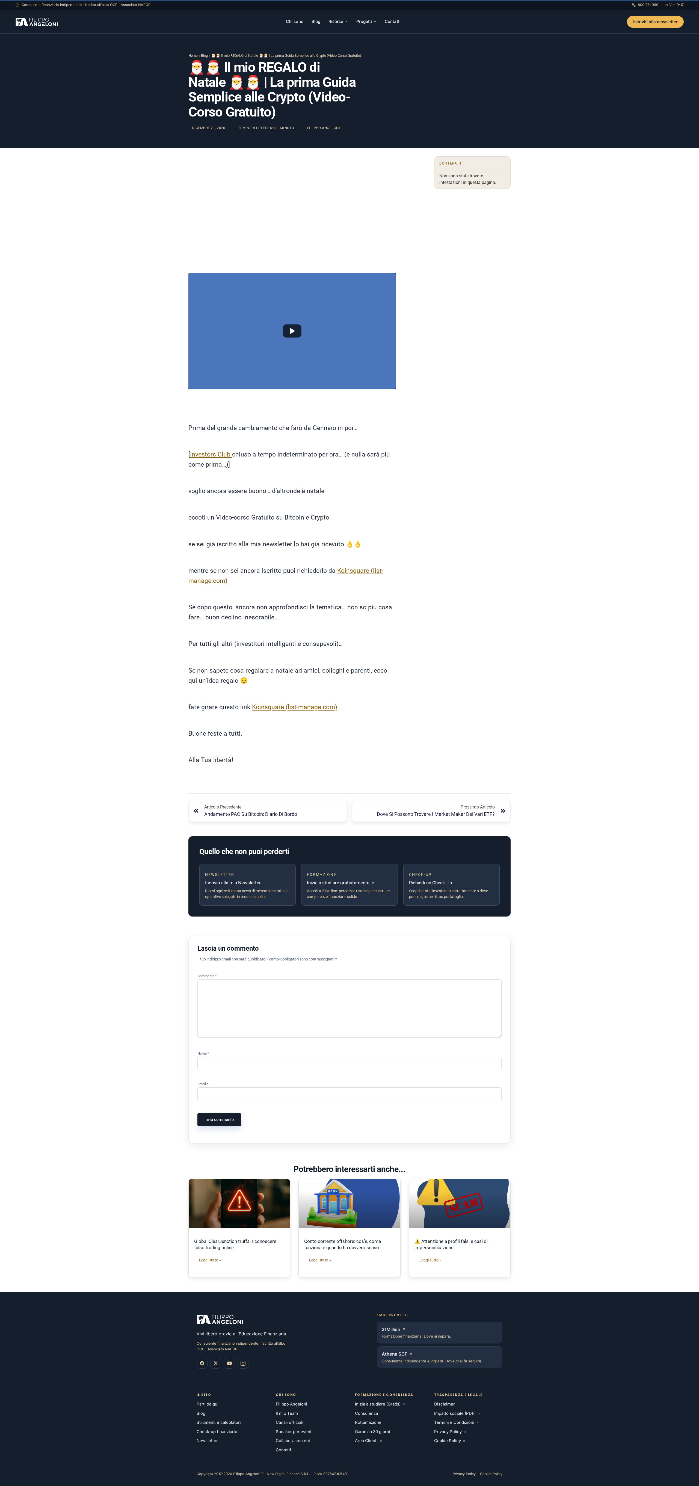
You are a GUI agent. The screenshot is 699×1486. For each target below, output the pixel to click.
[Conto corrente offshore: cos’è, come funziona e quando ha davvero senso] (349, 1203)
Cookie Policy (447, 1440)
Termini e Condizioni (454, 1422)
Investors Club (211, 454)
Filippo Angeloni (291, 1404)
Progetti (364, 21)
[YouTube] (229, 1363)
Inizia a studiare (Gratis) (378, 1404)
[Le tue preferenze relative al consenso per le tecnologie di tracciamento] (9, 1476)
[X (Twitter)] (215, 1363)
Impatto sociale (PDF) (455, 1413)
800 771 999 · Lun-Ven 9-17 (661, 5)
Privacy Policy (448, 1431)
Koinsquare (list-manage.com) (294, 707)
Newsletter (207, 1440)
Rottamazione (368, 1422)
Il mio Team (287, 1413)
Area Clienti (366, 1440)
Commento (207, 976)
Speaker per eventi (294, 1431)
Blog (316, 21)
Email (202, 1084)
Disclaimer (444, 1404)
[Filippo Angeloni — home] (37, 22)
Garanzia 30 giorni (372, 1431)
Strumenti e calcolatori (219, 1422)
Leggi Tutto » (210, 1260)
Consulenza (366, 1413)
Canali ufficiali (289, 1422)
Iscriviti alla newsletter (655, 21)
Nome (203, 1053)
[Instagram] (243, 1363)
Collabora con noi (293, 1440)
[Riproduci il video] (292, 331)
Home (193, 55)
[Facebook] (202, 1363)
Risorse (335, 21)
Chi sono (294, 21)
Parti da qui (207, 1404)
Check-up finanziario (217, 1431)
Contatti (393, 21)
